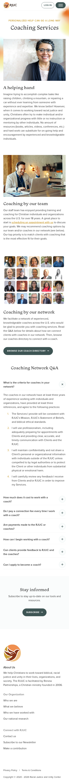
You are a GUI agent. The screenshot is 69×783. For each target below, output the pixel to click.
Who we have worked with (18, 712)
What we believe (13, 706)
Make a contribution (15, 748)
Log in (48, 5)
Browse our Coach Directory (26, 351)
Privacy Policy (10, 770)
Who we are (10, 700)
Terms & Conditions (31, 770)
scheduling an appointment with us (32, 222)
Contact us (9, 736)
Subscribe (33, 612)
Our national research (15, 718)
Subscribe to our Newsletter (19, 742)
